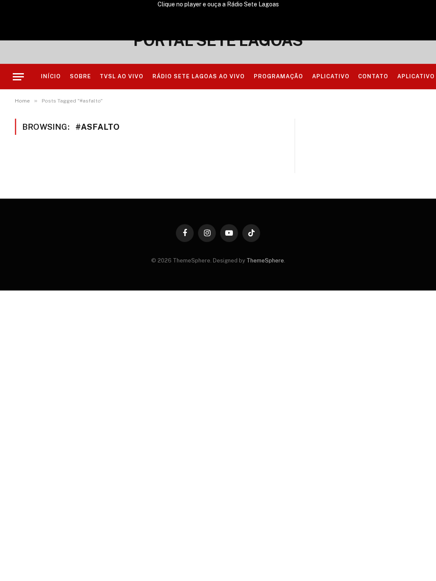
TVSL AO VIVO (121, 76)
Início (51, 76)
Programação (278, 76)
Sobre (80, 76)
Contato (373, 76)
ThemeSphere (265, 260)
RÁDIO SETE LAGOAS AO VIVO (198, 76)
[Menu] (18, 76)
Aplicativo (331, 76)
